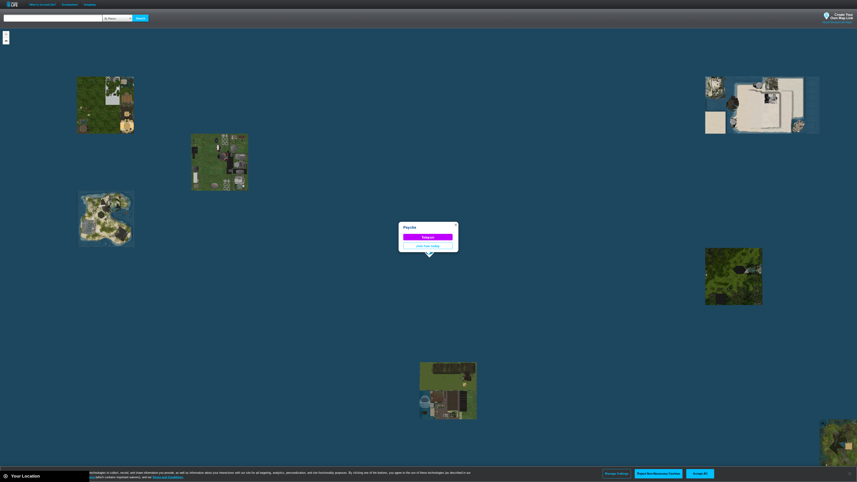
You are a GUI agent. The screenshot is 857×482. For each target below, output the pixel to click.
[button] (455, 224)
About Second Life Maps (837, 22)
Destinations (70, 4)
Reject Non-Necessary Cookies (658, 473)
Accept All (700, 473)
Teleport (428, 237)
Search (140, 18)
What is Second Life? (42, 4)
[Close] (850, 474)
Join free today (428, 246)
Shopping (90, 4)
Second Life (14, 4)
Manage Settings (616, 473)
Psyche (409, 227)
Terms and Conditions (167, 477)
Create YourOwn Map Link (841, 16)
